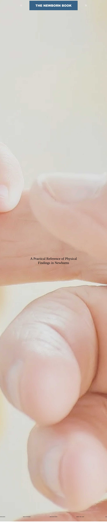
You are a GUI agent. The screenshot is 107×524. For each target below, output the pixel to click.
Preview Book (53, 517)
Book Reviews (27, 517)
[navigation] (21, 5)
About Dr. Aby (80, 517)
